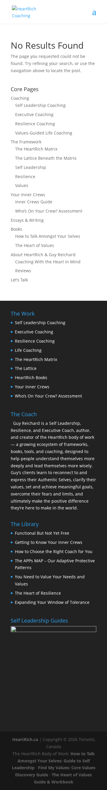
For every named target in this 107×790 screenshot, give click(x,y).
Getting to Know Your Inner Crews (48, 542)
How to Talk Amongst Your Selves (47, 236)
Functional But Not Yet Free (42, 533)
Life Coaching (28, 350)
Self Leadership (30, 167)
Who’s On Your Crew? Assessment (48, 211)
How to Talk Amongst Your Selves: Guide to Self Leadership (53, 761)
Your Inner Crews (28, 194)
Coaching (20, 98)
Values (21, 185)
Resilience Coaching (35, 123)
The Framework (26, 142)
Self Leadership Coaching (40, 105)
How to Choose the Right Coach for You (53, 551)
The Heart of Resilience (38, 593)
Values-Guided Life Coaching (43, 133)
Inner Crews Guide (33, 202)
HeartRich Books (31, 377)
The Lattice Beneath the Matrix (45, 158)
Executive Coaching (34, 114)
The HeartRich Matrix (36, 149)
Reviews (23, 270)
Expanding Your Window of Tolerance (52, 602)
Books (16, 229)
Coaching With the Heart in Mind (48, 262)
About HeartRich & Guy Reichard (43, 254)
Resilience (25, 176)
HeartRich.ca (25, 739)
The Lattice (26, 368)
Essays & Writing (27, 220)
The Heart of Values (34, 245)
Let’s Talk (19, 280)
